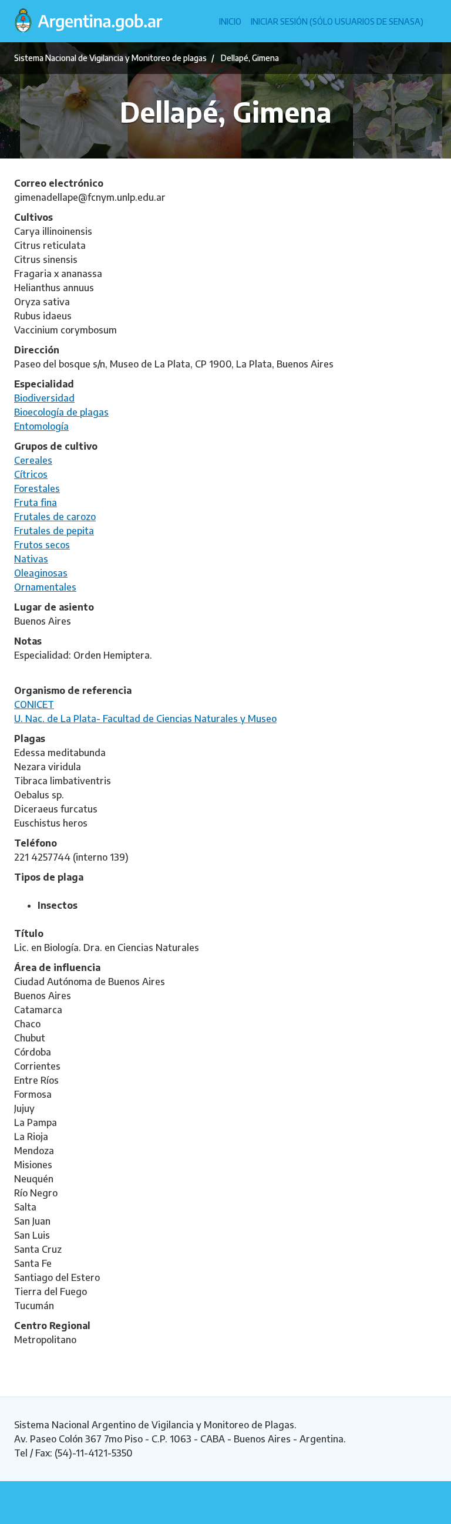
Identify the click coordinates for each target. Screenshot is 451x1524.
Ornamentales (45, 587)
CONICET (34, 704)
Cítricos (31, 474)
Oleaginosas (41, 573)
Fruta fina (35, 502)
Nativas (31, 559)
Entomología (41, 426)
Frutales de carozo (55, 516)
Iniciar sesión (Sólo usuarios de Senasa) (337, 21)
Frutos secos (42, 545)
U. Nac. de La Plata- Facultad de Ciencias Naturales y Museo (145, 718)
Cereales (33, 460)
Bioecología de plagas (61, 412)
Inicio (230, 21)
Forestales (37, 488)
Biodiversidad (44, 398)
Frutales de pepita (54, 531)
